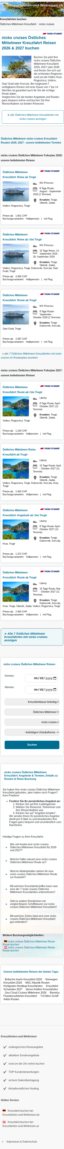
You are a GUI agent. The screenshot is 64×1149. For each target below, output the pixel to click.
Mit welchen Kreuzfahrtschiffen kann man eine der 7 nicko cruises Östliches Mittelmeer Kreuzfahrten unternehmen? (34, 889)
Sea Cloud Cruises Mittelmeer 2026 (25, 992)
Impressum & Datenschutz (22, 1141)
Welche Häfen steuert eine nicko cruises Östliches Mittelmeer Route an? (33, 861)
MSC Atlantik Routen (37, 982)
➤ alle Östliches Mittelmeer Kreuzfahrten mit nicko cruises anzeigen (32, 116)
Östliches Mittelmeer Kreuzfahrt (18, 24)
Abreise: (10, 687)
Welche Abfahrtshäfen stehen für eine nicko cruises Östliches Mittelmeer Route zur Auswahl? (33, 874)
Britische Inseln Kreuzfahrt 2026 (23, 979)
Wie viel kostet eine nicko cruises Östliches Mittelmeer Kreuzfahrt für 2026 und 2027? (33, 847)
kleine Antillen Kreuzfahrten (42, 989)
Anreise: (10, 675)
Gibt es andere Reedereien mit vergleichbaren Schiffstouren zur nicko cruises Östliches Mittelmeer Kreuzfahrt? (33, 904)
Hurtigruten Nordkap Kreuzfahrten (23, 986)
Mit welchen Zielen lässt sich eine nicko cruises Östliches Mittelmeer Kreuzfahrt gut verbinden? (33, 919)
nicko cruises (46, 24)
